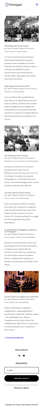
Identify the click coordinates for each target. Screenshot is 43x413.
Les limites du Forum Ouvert (16, 155)
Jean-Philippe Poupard (16, 48)
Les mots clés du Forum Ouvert (17, 192)
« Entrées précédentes (13, 337)
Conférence (30, 195)
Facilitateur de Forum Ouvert (16, 46)
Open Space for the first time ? (17, 86)
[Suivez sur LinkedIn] (19, 355)
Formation (30, 48)
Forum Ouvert (9, 51)
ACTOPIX (35, 405)
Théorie (18, 237)
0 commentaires (18, 92)
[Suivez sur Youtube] (24, 355)
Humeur (7, 92)
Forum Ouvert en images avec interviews (21, 297)
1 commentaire (21, 51)
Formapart (17, 405)
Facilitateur (30, 158)
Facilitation (8, 161)
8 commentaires (22, 302)
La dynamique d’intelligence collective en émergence (20, 231)
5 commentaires (29, 237)
